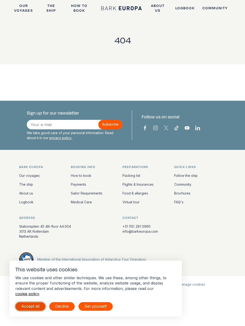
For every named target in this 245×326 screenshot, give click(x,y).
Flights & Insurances (138, 184)
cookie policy (27, 293)
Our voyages (23, 8)
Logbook (185, 8)
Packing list (131, 176)
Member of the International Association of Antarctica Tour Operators (91, 259)
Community (215, 8)
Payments (78, 184)
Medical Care (81, 202)
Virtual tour (130, 202)
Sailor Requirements (86, 193)
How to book (79, 8)
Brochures (182, 193)
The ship (51, 8)
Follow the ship (186, 176)
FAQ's (179, 202)
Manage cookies (191, 284)
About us (158, 8)
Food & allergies (135, 193)
